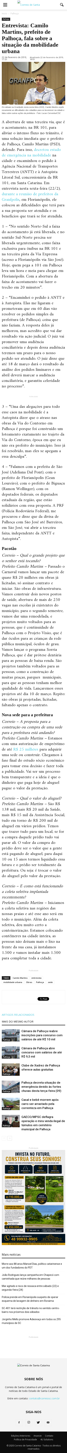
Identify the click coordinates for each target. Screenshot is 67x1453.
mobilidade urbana (12, 982)
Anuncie (38, 1435)
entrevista (36, 978)
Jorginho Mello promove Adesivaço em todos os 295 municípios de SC (31, 1321)
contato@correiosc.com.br (44, 1398)
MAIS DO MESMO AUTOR (17, 1021)
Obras (29, 982)
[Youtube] (48, 1422)
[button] (62, 5)
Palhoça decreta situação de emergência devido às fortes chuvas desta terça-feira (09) (41, 1087)
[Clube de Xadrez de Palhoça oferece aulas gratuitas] (11, 1069)
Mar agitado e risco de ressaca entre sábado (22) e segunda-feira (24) (30, 1288)
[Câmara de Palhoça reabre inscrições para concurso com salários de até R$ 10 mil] (11, 1035)
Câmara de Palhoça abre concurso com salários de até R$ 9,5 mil (41, 1052)
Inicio (4, 13)
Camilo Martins (20, 978)
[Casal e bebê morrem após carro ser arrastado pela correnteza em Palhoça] (11, 1104)
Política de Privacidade (25, 1439)
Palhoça (6, 19)
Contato (49, 1435)
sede (50, 982)
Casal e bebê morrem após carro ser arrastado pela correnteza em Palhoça (40, 1104)
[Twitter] (38, 1422)
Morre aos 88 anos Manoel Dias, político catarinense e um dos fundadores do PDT (32, 1265)
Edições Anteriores (20, 1435)
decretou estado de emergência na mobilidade (31, 152)
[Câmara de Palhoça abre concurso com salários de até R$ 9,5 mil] (11, 1052)
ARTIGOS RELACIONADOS (18, 1014)
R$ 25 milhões (25, 749)
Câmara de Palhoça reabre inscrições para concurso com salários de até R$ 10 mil (42, 1035)
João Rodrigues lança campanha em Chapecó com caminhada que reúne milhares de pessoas (30, 1276)
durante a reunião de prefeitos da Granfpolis (30, 196)
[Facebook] (19, 1422)
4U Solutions (46, 1439)
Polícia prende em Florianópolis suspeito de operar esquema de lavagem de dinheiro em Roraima (30, 1299)
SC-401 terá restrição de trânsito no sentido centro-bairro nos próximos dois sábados (31, 1310)
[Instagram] (28, 1422)
